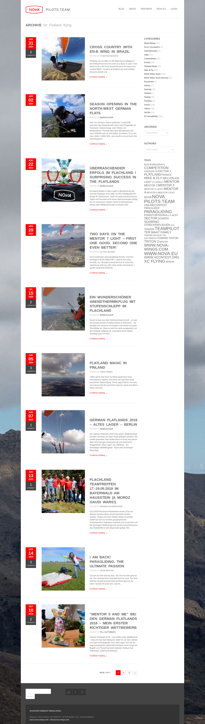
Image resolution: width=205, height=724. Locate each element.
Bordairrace (157, 164)
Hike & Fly (148, 70)
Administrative (151, 51)
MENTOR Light (166, 192)
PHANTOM (150, 215)
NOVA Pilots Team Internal (156, 78)
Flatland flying (150, 66)
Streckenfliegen (157, 224)
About (132, 9)
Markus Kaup (106, 117)
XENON (169, 262)
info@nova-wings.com (59, 720)
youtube (69, 692)
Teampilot (167, 228)
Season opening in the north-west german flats (113, 108)
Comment (31, 426)
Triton (173, 238)
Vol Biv (147, 112)
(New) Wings (150, 43)
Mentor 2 (150, 185)
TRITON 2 (151, 241)
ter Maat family (157, 232)
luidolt (159, 182)
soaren (163, 218)
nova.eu (161, 9)
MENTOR (171, 182)
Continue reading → (98, 77)
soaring (151, 221)
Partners (146, 9)
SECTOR (150, 218)
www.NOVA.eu (161, 253)
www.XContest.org (161, 257)
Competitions (150, 59)
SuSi (172, 225)
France (167, 175)
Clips (146, 55)
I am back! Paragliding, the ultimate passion (107, 561)
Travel (147, 105)
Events (147, 62)
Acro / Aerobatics (152, 47)
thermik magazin (153, 235)
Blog (121, 9)
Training (147, 101)
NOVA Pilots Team (152, 74)
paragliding (158, 211)
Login (174, 9)
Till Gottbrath (108, 632)
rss (82, 692)
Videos (147, 109)
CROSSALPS (151, 171)
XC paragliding (150, 116)
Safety (147, 85)
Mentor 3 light (153, 189)
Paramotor (149, 82)
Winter (163, 242)
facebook (75, 692)
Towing (147, 97)
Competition (156, 168)
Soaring (147, 89)
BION (146, 164)
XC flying (154, 261)
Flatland (152, 174)
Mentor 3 (166, 185)
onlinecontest (155, 205)
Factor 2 (164, 171)
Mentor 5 (152, 192)
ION (171, 178)
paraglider (152, 208)
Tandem (147, 93)
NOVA (148, 197)
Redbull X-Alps (168, 215)
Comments (31, 53)
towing (162, 238)
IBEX (166, 178)
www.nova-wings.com (156, 247)
